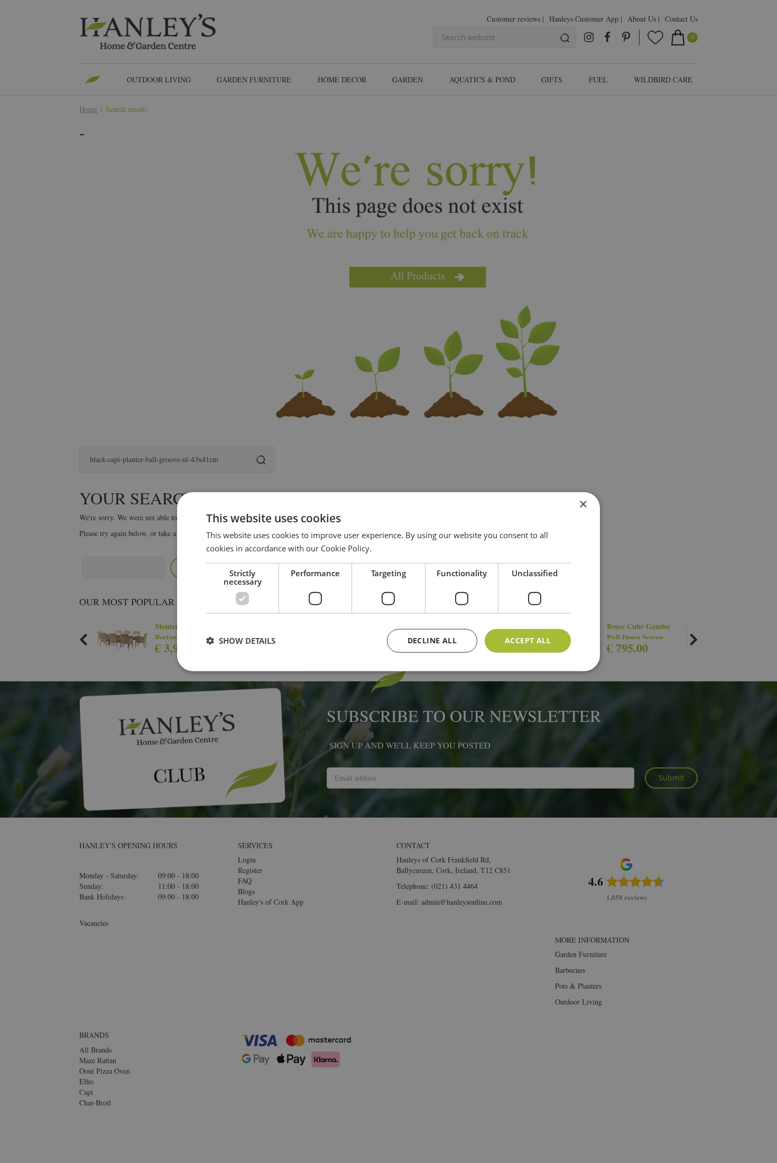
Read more (393, 548)
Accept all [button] (528, 640)
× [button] (583, 505)
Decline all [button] (432, 640)
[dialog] (388, 581)
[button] (240, 640)
